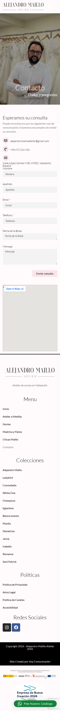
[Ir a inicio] (23, 7)
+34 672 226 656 (20, 149)
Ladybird (8, 477)
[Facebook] (16, 627)
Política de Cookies (13, 599)
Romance (8, 554)
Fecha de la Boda (12, 231)
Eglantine (8, 508)
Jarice (6, 538)
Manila (7, 523)
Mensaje (7, 246)
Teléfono (8, 215)
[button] (50, 6)
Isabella (7, 546)
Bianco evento (11, 515)
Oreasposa (9, 500)
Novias (7, 424)
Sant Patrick (9, 561)
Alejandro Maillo (12, 470)
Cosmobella (9, 485)
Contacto (8, 447)
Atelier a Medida (12, 416)
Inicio (6, 408)
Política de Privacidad (15, 584)
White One (9, 492)
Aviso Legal (9, 592)
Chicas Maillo (10, 439)
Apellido (7, 184)
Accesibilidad (10, 607)
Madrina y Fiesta (12, 431)
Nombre (7, 168)
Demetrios (9, 531)
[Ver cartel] (30, 695)
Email (6, 199)
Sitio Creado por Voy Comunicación (30, 661)
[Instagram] (7, 627)
